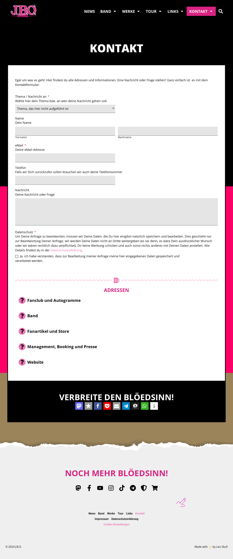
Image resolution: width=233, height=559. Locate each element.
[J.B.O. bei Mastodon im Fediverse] (78, 488)
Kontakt (198, 11)
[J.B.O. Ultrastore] (155, 488)
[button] (221, 11)
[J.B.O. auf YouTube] (100, 488)
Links (173, 11)
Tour (151, 11)
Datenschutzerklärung (66, 250)
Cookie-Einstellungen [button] (116, 524)
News (89, 11)
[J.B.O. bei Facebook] (89, 488)
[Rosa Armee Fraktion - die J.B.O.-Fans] (144, 488)
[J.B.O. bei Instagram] (111, 488)
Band (105, 11)
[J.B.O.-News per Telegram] (133, 488)
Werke (128, 11)
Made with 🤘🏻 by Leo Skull (211, 547)
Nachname (125, 137)
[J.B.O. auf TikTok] (122, 488)
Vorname (21, 137)
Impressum (102, 519)
